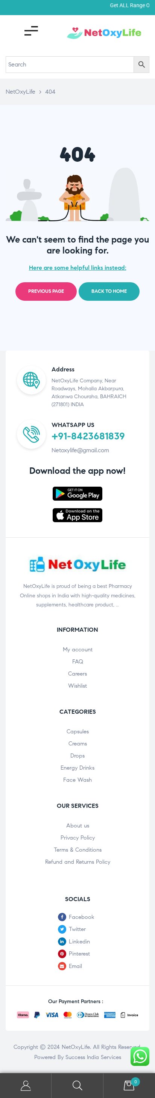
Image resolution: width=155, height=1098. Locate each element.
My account (78, 649)
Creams (77, 743)
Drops (77, 755)
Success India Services (93, 1057)
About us (77, 825)
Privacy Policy (78, 837)
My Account (26, 1085)
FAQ (77, 661)
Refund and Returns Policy (77, 861)
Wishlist (77, 685)
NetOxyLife (76, 1047)
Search (77, 1085)
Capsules (78, 731)
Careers (77, 673)
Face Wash (77, 779)
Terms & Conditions (78, 849)
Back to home (109, 291)
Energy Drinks (77, 767)
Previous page (46, 291)
